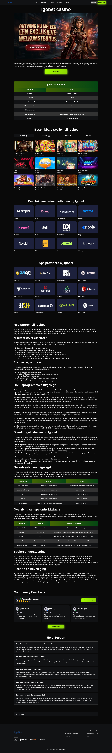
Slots (86, 135)
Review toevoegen (89, 600)
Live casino (44, 135)
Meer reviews (56, 626)
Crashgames (65, 135)
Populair (22, 135)
